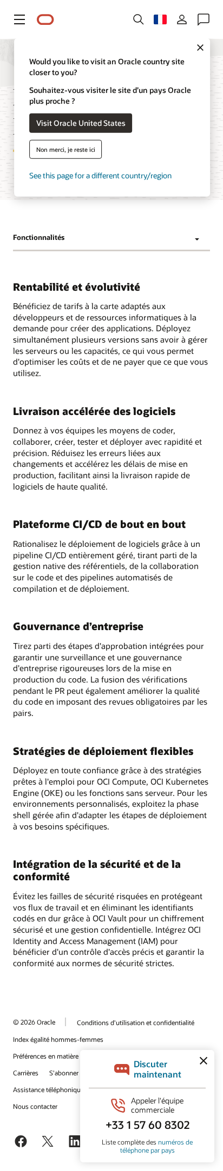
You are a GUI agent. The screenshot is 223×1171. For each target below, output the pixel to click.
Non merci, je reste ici (65, 149)
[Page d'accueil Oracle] (45, 20)
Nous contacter (35, 1106)
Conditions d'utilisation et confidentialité (135, 1022)
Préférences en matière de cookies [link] (62, 1056)
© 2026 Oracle (34, 1022)
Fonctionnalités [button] (38, 237)
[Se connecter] (181, 19)
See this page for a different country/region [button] (100, 175)
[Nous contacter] (203, 19)
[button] (19, 19)
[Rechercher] (138, 19)
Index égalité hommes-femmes (58, 1039)
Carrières (25, 1072)
